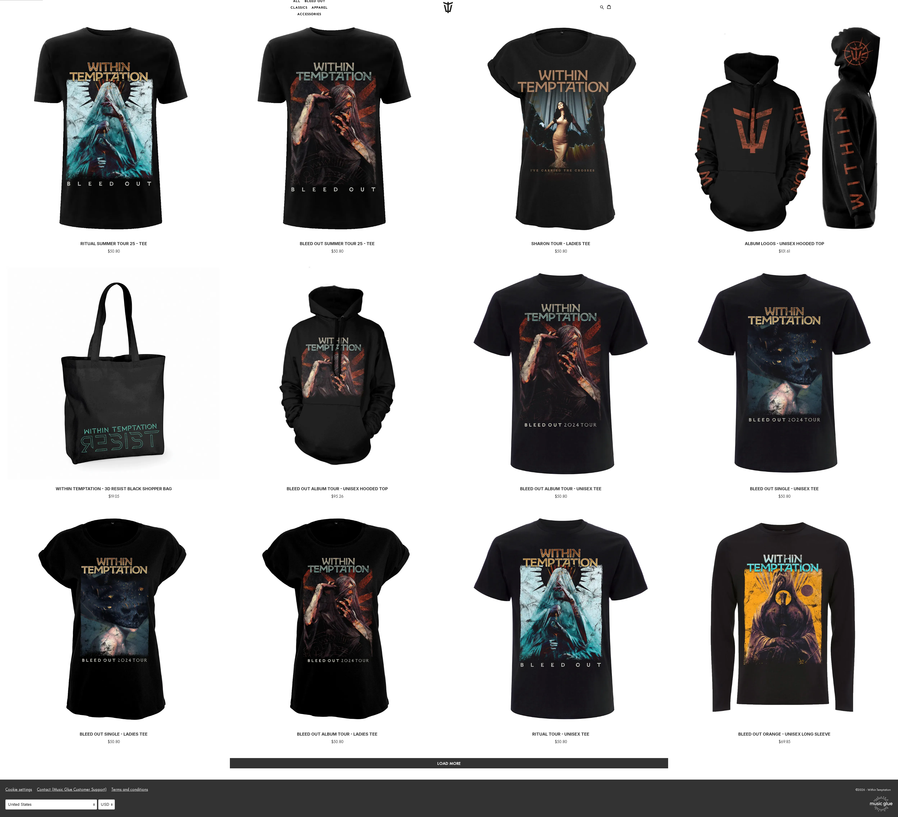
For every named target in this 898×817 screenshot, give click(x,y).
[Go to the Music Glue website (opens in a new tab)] (881, 803)
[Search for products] (602, 6)
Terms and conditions (129, 789)
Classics (298, 7)
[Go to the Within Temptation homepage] (447, 7)
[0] (609, 8)
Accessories (309, 14)
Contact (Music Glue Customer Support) (71, 789)
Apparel (319, 7)
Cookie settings (18, 789)
